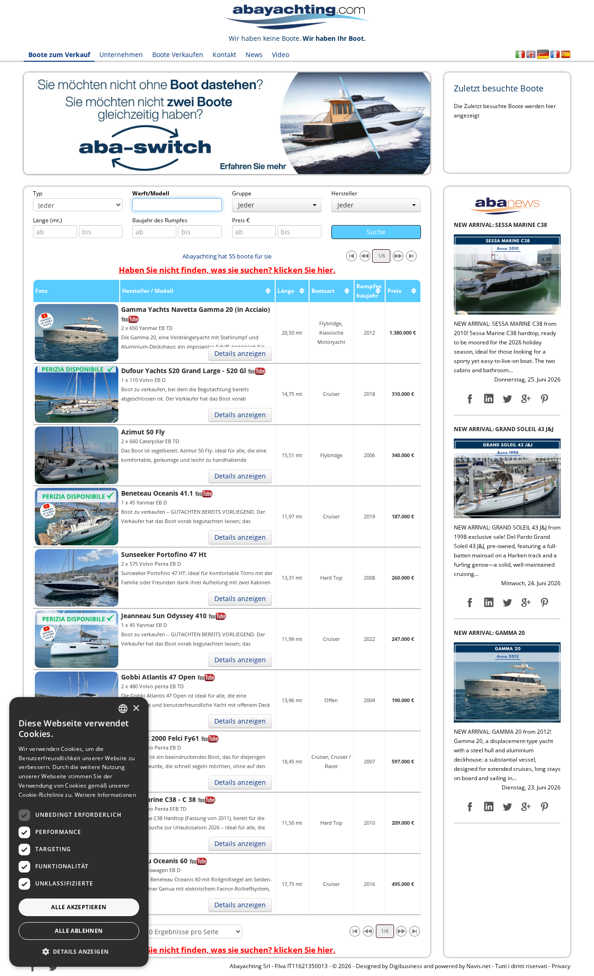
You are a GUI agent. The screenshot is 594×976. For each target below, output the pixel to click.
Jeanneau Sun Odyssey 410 (164, 615)
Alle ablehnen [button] (79, 931)
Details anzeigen (240, 353)
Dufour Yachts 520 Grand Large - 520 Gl (183, 370)
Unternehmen (121, 54)
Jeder (246, 204)
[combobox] (123, 708)
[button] (79, 951)
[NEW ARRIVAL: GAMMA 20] (507, 541)
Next (444, 123)
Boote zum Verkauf (59, 54)
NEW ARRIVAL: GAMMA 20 (489, 492)
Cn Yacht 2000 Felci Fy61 (160, 738)
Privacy (561, 966)
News (254, 54)
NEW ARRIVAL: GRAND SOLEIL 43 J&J (504, 288)
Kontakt (224, 54)
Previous (9, 123)
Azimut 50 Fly (143, 431)
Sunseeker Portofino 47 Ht (164, 554)
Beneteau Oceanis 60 (154, 860)
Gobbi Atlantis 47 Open (158, 676)
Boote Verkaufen (177, 54)
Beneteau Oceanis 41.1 (157, 493)
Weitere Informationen (105, 795)
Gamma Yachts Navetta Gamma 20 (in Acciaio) (195, 309)
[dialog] (78, 832)
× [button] (135, 708)
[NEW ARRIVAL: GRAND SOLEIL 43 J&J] (507, 337)
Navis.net (478, 966)
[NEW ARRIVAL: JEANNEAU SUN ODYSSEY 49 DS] (507, 754)
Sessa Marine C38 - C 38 (158, 799)
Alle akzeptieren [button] (78, 907)
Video (280, 54)
